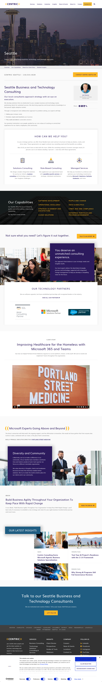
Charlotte (20, 627)
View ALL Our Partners (50, 298)
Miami (39, 629)
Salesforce (82, 176)
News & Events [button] (63, 4)
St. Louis (62, 629)
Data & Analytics (76, 205)
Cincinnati (37, 627)
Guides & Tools (51, 649)
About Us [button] (72, 4)
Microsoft (76, 176)
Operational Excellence (49, 205)
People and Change (77, 201)
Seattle (54, 629)
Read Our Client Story (29, 67)
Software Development (49, 201)
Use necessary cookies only (86, 668)
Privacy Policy (44, 664)
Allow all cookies (86, 659)
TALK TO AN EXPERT (86, 236)
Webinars (49, 652)
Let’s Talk (50, 613)
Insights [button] (54, 4)
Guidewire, (76, 178)
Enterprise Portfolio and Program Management (80, 214)
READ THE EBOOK (86, 505)
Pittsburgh (46, 629)
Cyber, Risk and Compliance (81, 209)
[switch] (43, 679)
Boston (12, 627)
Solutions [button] (39, 4)
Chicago (29, 627)
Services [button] (32, 4)
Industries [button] (47, 4)
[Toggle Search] (94, 4)
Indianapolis (78, 627)
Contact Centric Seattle (85, 75)
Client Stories (51, 643)
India (70, 627)
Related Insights (41, 67)
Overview (7, 67)
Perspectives (51, 646)
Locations (67, 649)
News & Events (68, 646)
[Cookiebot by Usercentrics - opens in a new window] (9, 679)
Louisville (88, 627)
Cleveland (47, 627)
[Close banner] (99, 657)
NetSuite (89, 176)
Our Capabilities (16, 67)
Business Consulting (36, 643)
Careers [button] (80, 4)
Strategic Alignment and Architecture (49, 210)
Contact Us (87, 4)
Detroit (64, 627)
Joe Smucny (85, 95)
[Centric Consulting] (12, 5)
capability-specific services (51, 174)
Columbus (56, 627)
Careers (66, 643)
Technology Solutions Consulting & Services (34, 649)
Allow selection (85, 664)
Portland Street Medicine (41, 439)
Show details (77, 679)
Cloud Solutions (46, 215)
